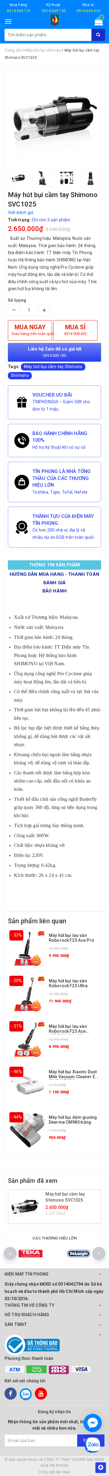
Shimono (20, 375)
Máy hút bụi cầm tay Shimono (53, 366)
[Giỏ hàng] (97, 22)
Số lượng (17, 300)
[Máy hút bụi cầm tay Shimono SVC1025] (27, 1206)
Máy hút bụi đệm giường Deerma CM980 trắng (73, 1119)
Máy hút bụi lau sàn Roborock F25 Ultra (68, 983)
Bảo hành (54, 591)
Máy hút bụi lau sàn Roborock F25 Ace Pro (71, 937)
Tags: (14, 366)
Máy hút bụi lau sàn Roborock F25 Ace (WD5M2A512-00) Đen (71, 1031)
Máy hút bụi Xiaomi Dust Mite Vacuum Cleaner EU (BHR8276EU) (73, 1076)
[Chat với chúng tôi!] (93, 1423)
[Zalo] (26, 1393)
